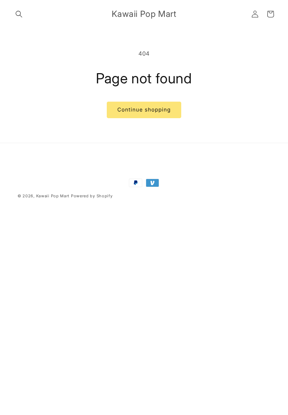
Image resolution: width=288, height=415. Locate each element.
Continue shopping (144, 109)
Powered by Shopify (92, 195)
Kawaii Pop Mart (53, 195)
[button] (19, 14)
